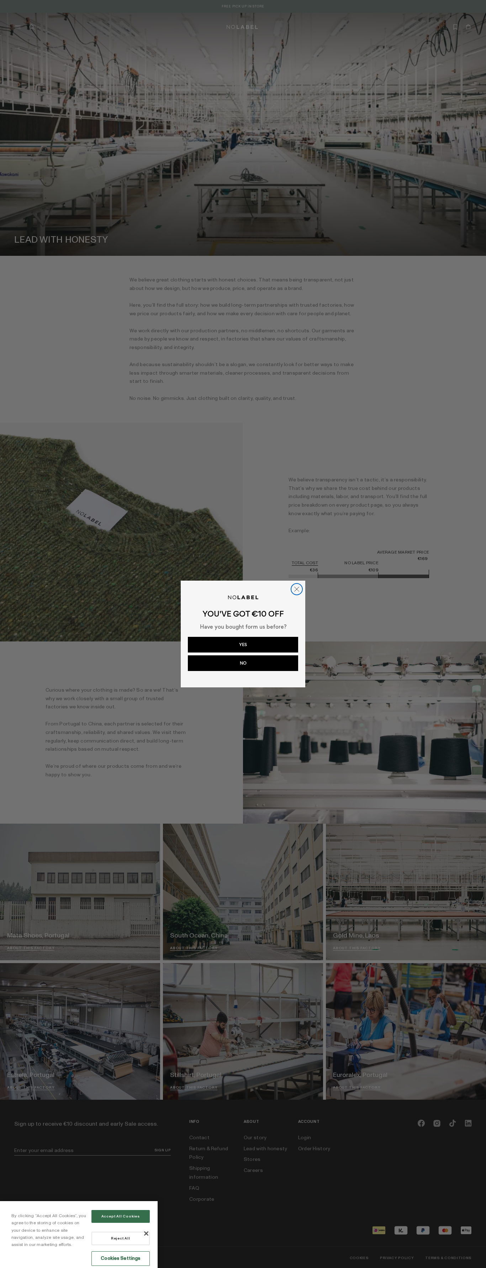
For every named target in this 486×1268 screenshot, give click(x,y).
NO (243, 663)
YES (243, 645)
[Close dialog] (296, 589)
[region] (79, 1234)
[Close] (146, 1233)
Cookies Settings (120, 1258)
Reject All (120, 1238)
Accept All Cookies (120, 1216)
